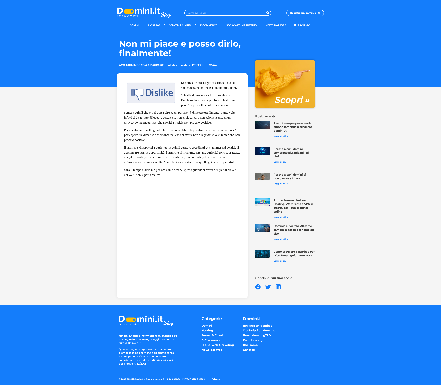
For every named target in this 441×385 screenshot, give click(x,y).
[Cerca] (268, 12)
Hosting (154, 25)
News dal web (276, 25)
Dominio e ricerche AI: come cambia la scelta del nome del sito (294, 229)
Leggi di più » (281, 136)
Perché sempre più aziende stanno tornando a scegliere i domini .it (294, 127)
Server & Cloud (180, 25)
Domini (134, 25)
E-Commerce (208, 25)
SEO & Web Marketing (241, 25)
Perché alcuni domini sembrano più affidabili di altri (291, 152)
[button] (258, 287)
